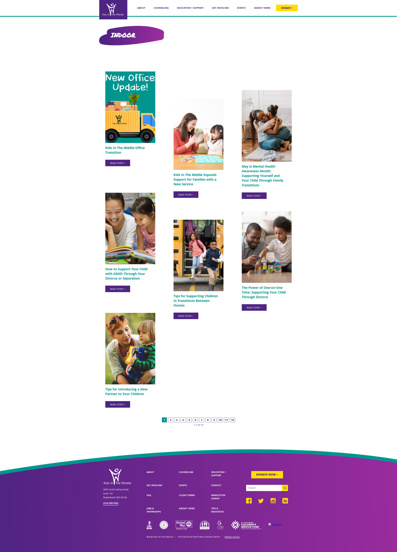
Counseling (186, 472)
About (150, 472)
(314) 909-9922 (110, 503)
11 (226, 420)
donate (287, 8)
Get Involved (154, 485)
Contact (216, 485)
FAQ (149, 495)
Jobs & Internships (154, 510)
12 (232, 420)
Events (183, 485)
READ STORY (117, 163)
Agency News (187, 509)
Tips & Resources (217, 510)
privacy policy (232, 537)
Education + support (218, 474)
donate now (267, 475)
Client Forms (187, 495)
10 (220, 420)
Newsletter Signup (218, 497)
